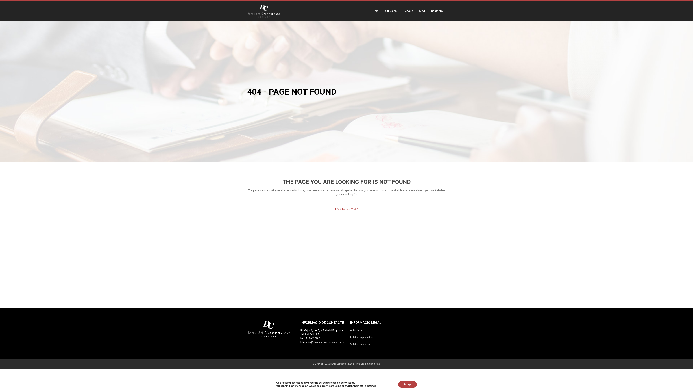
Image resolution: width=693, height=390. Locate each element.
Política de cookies (360, 344)
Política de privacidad (362, 337)
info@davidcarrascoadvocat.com (325, 342)
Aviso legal (356, 330)
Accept (407, 384)
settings (371, 386)
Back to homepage (346, 209)
